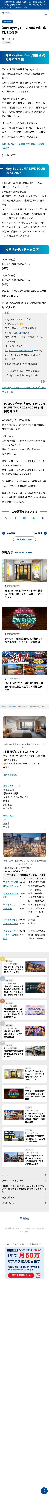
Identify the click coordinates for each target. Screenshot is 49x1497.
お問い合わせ (8, 1203)
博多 (5, 823)
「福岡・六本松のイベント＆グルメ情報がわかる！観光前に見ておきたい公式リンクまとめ (23, 1189)
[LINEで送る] (33, 518)
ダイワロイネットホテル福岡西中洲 (10, 934)
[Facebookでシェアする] (15, 518)
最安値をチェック (11, 786)
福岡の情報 (7, 21)
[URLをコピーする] (42, 518)
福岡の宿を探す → (12, 774)
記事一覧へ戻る (24, 539)
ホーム (5, 1175)
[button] (4, 830)
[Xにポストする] (6, 518)
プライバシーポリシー (12, 1180)
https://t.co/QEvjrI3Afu (17, 332)
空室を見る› (8, 815)
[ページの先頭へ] (44, 1490)
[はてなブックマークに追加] (24, 518)
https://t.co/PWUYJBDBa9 (19, 350)
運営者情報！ (8, 1197)
